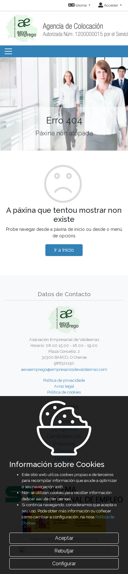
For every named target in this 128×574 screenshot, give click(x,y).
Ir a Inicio (64, 250)
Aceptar (64, 538)
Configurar (64, 564)
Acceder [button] (111, 5)
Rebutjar (64, 551)
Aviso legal (64, 386)
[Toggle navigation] (8, 51)
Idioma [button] (81, 5)
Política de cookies (64, 392)
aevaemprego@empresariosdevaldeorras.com (64, 369)
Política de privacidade (64, 380)
